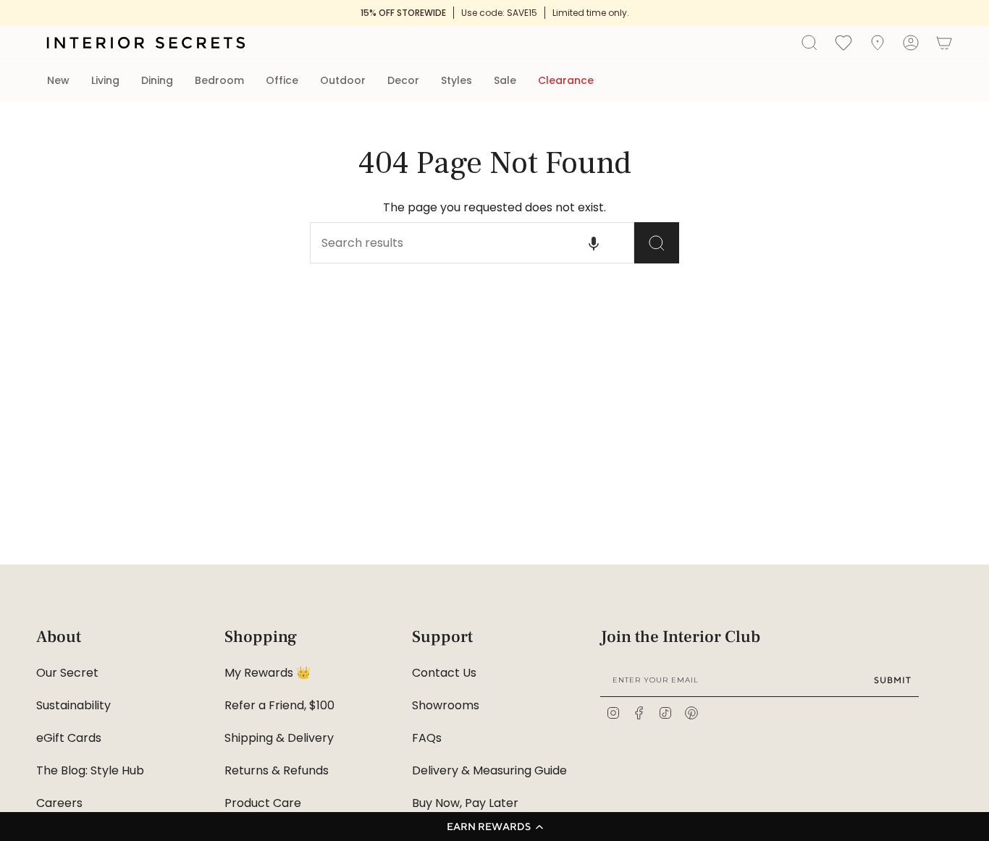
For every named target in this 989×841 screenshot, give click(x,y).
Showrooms (445, 705)
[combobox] (448, 243)
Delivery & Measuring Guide (489, 770)
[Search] (656, 242)
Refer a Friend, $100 (279, 705)
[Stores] (877, 42)
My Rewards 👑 (267, 672)
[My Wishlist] (843, 42)
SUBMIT (893, 680)
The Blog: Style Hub (90, 770)
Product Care (262, 803)
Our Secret (67, 672)
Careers (59, 803)
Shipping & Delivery (279, 738)
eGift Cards (68, 738)
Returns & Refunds (276, 770)
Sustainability (73, 705)
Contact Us (444, 672)
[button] (494, 826)
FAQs (427, 738)
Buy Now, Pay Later (465, 803)
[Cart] (944, 42)
